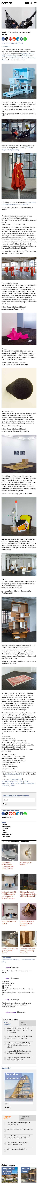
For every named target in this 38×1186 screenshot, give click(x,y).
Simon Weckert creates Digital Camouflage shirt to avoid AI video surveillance (19, 1029)
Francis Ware (24, 204)
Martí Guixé (25, 56)
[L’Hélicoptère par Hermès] (26, 3)
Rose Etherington (8, 43)
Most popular (7, 1023)
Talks (4, 830)
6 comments (6, 46)
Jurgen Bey (24, 54)
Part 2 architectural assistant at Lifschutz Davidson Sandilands (18, 1137)
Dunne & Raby (29, 783)
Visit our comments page (10, 960)
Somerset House (16, 779)
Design (12, 785)
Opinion (5, 828)
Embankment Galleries (18, 58)
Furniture (5, 785)
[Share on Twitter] (7, 39)
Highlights (10, 1165)
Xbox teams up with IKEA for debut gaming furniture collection (19, 1037)
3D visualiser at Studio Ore (17, 1149)
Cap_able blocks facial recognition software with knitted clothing (19, 1052)
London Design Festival (13, 774)
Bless (28, 148)
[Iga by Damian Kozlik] (28, 3)
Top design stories (10, 1019)
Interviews (6, 827)
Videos (4, 832)
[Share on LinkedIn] (18, 39)
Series (4, 825)
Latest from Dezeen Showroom (15, 842)
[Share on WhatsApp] (25, 39)
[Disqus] (19, 989)
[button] (31, 2)
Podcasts (6, 836)
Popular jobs (7, 1118)
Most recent (24, 1023)
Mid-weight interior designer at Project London (18, 1123)
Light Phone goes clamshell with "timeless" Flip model (18, 1058)
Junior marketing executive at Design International (18, 1143)
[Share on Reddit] (14, 39)
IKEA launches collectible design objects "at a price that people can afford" (19, 1044)
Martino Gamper (12, 56)
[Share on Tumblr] (21, 39)
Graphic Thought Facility (10, 150)
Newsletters (7, 834)
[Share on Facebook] (3, 39)
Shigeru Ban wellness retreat (8, 1171)
